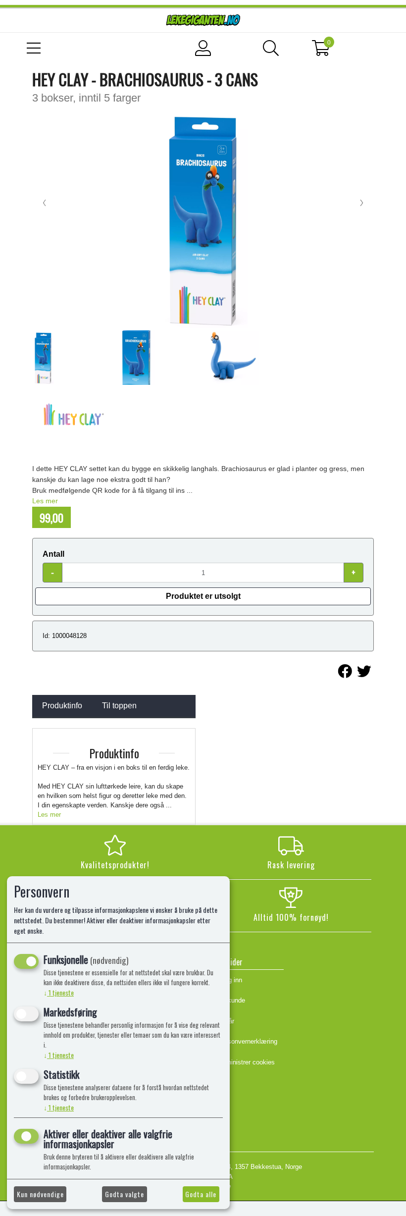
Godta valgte (124, 1194)
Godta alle (200, 1194)
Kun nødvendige (40, 1194)
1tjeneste (59, 992)
